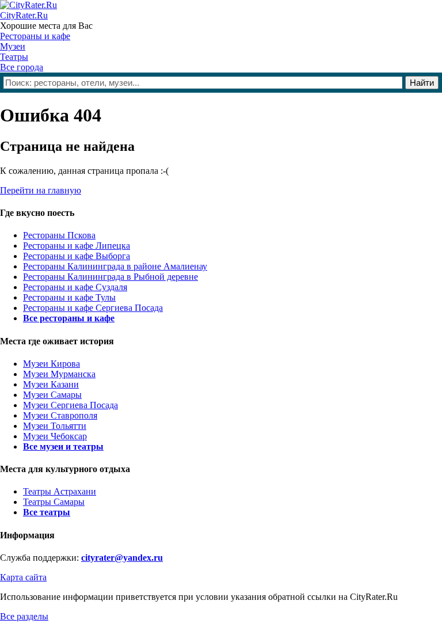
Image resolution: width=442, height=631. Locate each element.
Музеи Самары (52, 395)
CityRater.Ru (24, 15)
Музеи (12, 46)
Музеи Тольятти (54, 426)
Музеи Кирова (51, 363)
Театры (14, 57)
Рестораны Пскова (59, 235)
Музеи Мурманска (59, 374)
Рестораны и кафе (35, 36)
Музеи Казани (51, 384)
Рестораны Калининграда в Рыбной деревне (110, 277)
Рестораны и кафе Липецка (76, 245)
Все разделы (24, 616)
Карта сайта (23, 577)
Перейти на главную (40, 190)
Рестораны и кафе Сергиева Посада (93, 308)
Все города (21, 67)
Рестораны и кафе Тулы (69, 297)
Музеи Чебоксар (55, 436)
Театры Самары (54, 502)
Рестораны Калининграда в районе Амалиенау (115, 266)
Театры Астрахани (59, 491)
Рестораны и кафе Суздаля (75, 287)
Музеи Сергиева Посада (70, 405)
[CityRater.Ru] (28, 5)
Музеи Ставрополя (60, 415)
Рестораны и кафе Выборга (76, 256)
